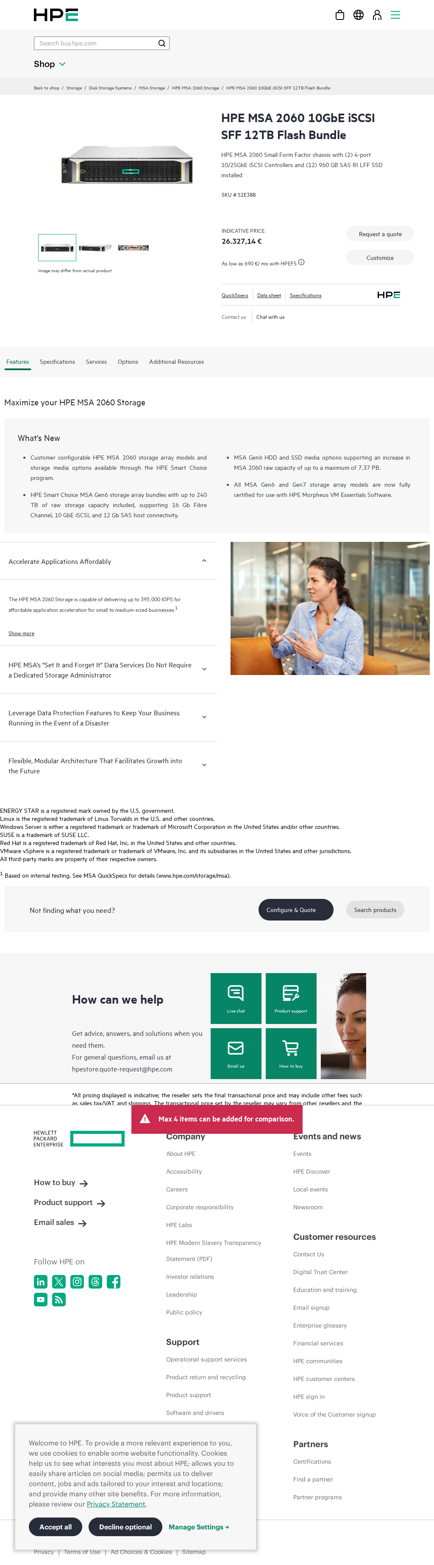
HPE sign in (309, 1396)
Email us (236, 1065)
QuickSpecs (235, 294)
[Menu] (395, 14)
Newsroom (308, 1207)
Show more (21, 632)
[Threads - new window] (95, 1282)
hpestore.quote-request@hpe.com (122, 1068)
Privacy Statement (116, 1504)
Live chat (236, 1010)
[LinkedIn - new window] (40, 1282)
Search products (375, 909)
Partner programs (317, 1497)
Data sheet (269, 294)
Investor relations (190, 1276)
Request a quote (380, 233)
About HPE (180, 1154)
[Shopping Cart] (340, 14)
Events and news (327, 1136)
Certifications (312, 1461)
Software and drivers (195, 1413)
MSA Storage (152, 87)
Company (185, 1136)
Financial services (318, 1343)
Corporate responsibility (200, 1207)
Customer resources (334, 1236)
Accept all (55, 1527)
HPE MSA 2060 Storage (195, 87)
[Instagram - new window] (77, 1282)
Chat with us (270, 316)
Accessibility (184, 1171)
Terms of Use (82, 1552)
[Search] (162, 43)
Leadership (181, 1294)
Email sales (54, 1222)
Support (183, 1341)
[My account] (377, 14)
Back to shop (46, 87)
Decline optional (125, 1527)
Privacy (44, 1552)
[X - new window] (59, 1282)
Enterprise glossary (320, 1325)
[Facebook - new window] (113, 1282)
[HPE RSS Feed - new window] (59, 1299)
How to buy (291, 1065)
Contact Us (308, 1254)
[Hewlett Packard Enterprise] (56, 14)
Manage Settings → (199, 1527)
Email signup (311, 1307)
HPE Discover (311, 1171)
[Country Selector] (358, 14)
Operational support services (206, 1359)
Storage (74, 87)
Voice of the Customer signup (334, 1414)
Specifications (306, 294)
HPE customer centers (324, 1379)
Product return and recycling (206, 1377)
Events (302, 1154)
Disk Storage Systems (110, 87)
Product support (291, 1010)
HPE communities (317, 1361)
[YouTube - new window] (40, 1299)
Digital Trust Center (320, 1272)
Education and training (325, 1290)
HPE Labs (179, 1225)
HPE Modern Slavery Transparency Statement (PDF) (213, 1251)
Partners (310, 1444)
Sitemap (194, 1552)
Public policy (184, 1312)
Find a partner (313, 1479)
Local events (310, 1189)
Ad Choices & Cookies (141, 1552)
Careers (177, 1189)
